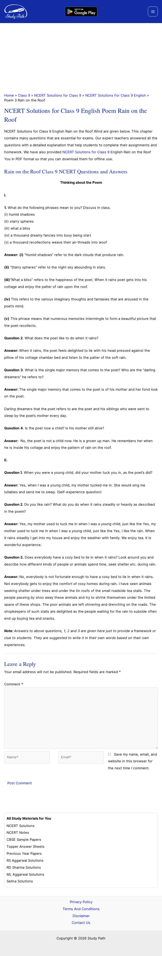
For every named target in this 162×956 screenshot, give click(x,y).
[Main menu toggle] (153, 11)
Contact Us (81, 922)
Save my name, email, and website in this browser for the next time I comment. (132, 761)
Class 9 (24, 95)
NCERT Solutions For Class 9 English (115, 95)
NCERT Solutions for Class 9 (57, 95)
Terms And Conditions (81, 909)
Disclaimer (81, 916)
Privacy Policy (81, 902)
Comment (13, 684)
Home (9, 95)
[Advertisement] (81, 55)
